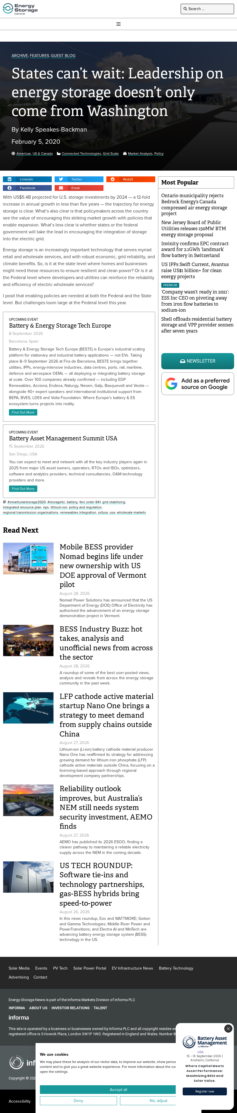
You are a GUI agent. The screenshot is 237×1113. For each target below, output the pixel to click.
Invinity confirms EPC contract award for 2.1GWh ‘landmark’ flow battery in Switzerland (195, 250)
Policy (159, 154)
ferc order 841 (90, 502)
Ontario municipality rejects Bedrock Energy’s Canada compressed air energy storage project (194, 205)
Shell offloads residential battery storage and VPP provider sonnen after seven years (197, 325)
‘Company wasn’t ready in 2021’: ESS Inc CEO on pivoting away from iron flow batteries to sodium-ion (195, 301)
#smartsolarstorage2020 (27, 502)
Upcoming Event (23, 320)
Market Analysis (140, 154)
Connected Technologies (81, 154)
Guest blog (63, 56)
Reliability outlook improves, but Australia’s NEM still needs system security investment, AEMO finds (106, 807)
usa (112, 512)
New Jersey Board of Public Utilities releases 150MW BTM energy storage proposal (193, 228)
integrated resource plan (22, 507)
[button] (27, 179)
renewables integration (78, 512)
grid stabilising (113, 502)
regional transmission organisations (30, 512)
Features (39, 56)
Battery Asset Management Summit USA (63, 438)
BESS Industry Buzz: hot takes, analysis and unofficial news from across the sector (106, 643)
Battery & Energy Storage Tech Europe (60, 325)
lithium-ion (59, 507)
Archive (20, 56)
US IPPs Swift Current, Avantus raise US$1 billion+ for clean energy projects (195, 270)
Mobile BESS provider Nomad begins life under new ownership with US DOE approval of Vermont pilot (103, 565)
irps (46, 507)
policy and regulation (85, 507)
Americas (23, 154)
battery (72, 502)
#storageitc (56, 502)
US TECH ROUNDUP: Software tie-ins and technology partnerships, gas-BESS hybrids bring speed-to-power (102, 884)
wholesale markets (131, 512)
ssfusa (103, 512)
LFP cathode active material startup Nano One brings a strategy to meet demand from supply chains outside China (106, 715)
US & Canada (43, 154)
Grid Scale (111, 154)
